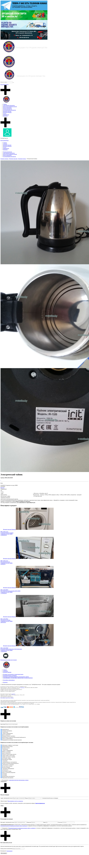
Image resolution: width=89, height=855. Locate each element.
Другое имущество (6, 734)
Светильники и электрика (8, 764)
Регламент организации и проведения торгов (13, 674)
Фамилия (29, 822)
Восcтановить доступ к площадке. (15, 801)
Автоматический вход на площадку (50, 798)
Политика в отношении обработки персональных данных (16, 676)
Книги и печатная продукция (8, 772)
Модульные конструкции (7, 777)
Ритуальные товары (6, 758)
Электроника (5, 749)
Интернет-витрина (7, 112)
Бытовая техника (6, 747)
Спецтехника (5, 732)
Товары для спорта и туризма (8, 756)
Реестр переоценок (7, 107)
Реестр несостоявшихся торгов (10, 106)
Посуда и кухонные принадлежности (10, 763)
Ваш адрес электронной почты (7, 822)
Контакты (5, 115)
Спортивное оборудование (8, 768)
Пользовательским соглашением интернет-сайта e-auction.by (14, 825)
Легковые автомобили (7, 730)
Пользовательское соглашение (10, 675)
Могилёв (12, 697)
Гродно (9, 697)
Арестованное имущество (9, 105)
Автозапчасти (5, 769)
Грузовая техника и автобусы (8, 736)
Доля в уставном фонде (7, 738)
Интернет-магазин (7, 111)
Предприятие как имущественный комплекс (12, 739)
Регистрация (3, 84)
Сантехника (4, 760)
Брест (1, 697)
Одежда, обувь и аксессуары (8, 755)
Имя (44, 822)
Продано (2, 487)
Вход (7, 84)
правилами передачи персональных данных (18, 780)
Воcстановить (4, 853)
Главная (5, 104)
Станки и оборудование (7, 733)
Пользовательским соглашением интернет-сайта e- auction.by (22, 828)
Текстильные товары (6, 771)
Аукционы (5, 671)
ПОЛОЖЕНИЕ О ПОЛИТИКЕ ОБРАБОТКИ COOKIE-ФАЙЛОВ (18, 677)
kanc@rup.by (22, 687)
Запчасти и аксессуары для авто (9, 754)
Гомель (7, 697)
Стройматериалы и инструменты (9, 762)
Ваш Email (3, 724)
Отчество (60, 822)
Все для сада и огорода (7, 766)
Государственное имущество (9, 110)
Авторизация (9, 850)
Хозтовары (4, 775)
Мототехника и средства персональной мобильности (14, 737)
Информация (6, 114)
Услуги (4, 113)
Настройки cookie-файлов (9, 680)
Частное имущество (7, 108)
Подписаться (3, 781)
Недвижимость (5, 729)
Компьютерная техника (7, 746)
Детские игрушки (6, 767)
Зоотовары (4, 773)
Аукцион (5, 143)
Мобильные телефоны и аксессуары (10, 745)
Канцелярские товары (7, 759)
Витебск (4, 697)
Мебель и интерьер (6, 751)
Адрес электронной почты (6, 798)
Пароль (26, 798)
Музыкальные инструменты (8, 776)
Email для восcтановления (6, 848)
